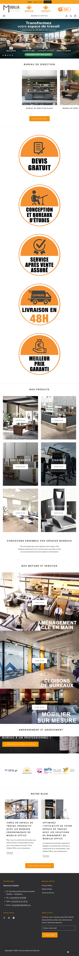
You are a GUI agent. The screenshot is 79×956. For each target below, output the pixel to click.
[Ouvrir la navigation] (4, 16)
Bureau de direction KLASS (39, 108)
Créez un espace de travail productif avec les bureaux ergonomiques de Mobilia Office (20, 829)
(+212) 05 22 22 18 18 (19, 901)
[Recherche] (71, 16)
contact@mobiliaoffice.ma (21, 905)
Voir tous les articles (39, 866)
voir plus (39, 661)
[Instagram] (9, 917)
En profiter (47, 2)
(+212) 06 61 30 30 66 (17, 898)
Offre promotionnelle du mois (20, 744)
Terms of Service (48, 893)
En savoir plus (39, 119)
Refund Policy (47, 889)
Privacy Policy (47, 885)
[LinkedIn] (13, 917)
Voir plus (39, 603)
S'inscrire (50, 935)
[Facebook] (4, 917)
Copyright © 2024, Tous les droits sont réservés (22, 950)
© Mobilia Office (11, 947)
